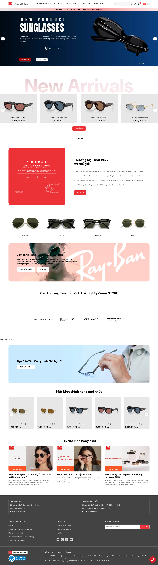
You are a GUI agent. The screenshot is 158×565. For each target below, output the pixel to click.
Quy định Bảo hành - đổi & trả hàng (21, 537)
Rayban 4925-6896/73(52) (65, 118)
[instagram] (62, 539)
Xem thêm (80, 193)
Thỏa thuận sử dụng (64, 529)
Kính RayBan (45, 4)
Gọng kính (73, 4)
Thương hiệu (98, 4)
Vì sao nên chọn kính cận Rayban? (74, 474)
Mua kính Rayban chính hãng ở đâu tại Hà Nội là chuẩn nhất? (29, 475)
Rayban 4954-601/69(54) (104, 424)
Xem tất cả (79, 128)
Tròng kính (87, 4)
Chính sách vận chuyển (16, 540)
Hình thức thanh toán (16, 533)
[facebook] (66, 539)
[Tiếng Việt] (144, 3)
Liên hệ (43, 270)
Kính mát (59, 4)
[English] (148, 3)
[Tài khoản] (135, 4)
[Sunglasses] (79, 38)
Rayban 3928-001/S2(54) (105, 118)
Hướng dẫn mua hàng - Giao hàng (20, 529)
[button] (155, 38)
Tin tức (59, 533)
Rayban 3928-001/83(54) (46, 424)
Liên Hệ (11, 525)
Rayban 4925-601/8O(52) (24, 118)
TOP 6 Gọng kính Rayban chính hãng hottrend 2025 (123, 475)
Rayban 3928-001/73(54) (18, 424)
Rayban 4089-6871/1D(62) (145, 118)
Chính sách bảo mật (64, 525)
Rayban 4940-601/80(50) (75, 424)
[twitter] (71, 539)
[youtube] (58, 539)
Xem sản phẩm (26, 270)
